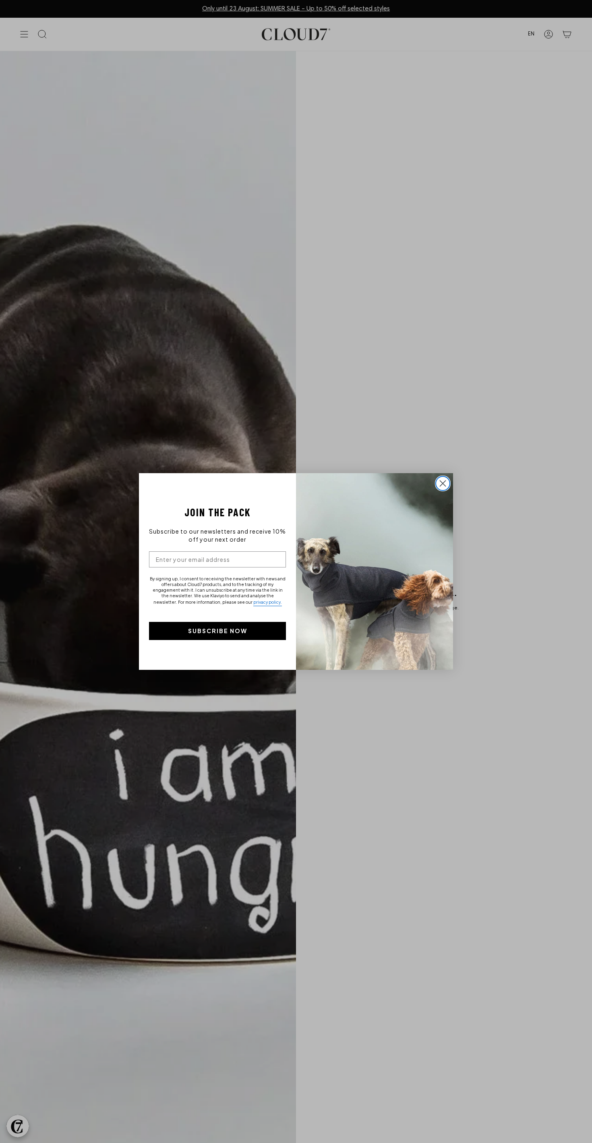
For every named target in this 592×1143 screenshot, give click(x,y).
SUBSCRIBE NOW (217, 630)
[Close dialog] (443, 483)
